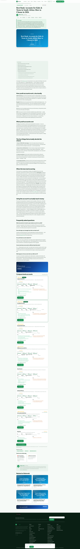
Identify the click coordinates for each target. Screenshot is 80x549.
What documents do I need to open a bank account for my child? (27, 72)
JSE (38, 527)
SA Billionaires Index (41, 528)
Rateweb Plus (49, 531)
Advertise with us (50, 540)
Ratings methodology (60, 530)
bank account (24, 80)
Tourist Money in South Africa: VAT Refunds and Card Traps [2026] (39, 500)
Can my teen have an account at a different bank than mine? (26, 76)
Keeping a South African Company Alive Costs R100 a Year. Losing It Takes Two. (23, 485)
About (48, 534)
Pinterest (36, 17)
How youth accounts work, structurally (23, 63)
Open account (20, 297)
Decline (27, 546)
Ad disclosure (58, 528)
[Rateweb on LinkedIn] (17, 535)
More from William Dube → (23, 469)
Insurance (25, 1)
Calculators (30, 534)
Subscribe (51, 519)
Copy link (40, 17)
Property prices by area (32, 540)
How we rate (21, 282)
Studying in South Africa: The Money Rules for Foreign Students (39, 485)
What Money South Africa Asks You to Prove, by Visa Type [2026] (23, 500)
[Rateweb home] (19, 1)
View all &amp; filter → (45, 274)
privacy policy (49, 544)
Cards (31, 1)
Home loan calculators (32, 537)
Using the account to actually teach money (24, 69)
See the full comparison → (21, 444)
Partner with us (50, 538)
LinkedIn (29, 17)
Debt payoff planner (32, 541)
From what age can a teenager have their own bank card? (26, 73)
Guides (45, 1)
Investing (38, 1)
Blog (30, 527)
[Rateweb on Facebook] (15, 535)
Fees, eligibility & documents (22, 295)
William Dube (21, 14)
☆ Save (18, 17)
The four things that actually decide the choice (25, 66)
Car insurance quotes (51, 527)
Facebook (23, 17)
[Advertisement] (32, 54)
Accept (31, 546)
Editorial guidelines (50, 537)
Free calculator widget (51, 541)
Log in (54, 1)
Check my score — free (60, 1)
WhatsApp (32, 17)
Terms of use (58, 527)
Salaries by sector (31, 538)
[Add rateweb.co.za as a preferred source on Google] (44, 5)
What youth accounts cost (22, 65)
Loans (28, 1)
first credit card (35, 191)
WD (17, 14)
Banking (35, 1)
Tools (42, 1)
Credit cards (31, 531)
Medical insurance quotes (51, 528)
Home (17, 3)
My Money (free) (50, 530)
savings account (23, 235)
